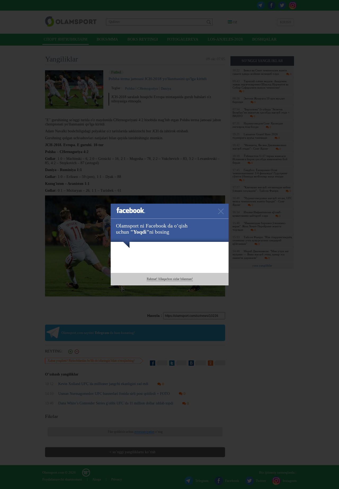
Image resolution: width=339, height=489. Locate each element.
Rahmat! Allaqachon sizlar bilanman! (170, 279)
